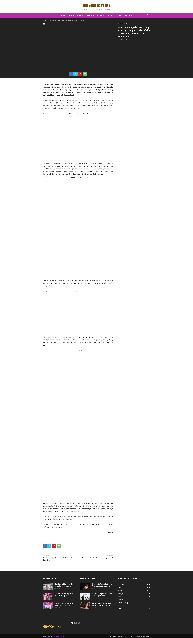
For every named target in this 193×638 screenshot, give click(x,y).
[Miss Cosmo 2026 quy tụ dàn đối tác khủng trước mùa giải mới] (48, 586)
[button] (147, 16)
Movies (99, 15)
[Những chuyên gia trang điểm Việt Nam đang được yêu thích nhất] (85, 605)
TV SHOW (89, 15)
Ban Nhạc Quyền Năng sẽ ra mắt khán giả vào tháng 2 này (58, 559)
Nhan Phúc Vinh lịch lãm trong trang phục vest (97, 558)
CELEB (70, 15)
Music (49, 20)
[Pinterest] (80, 74)
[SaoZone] (96, 6)
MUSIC (79, 15)
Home (63, 15)
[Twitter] (75, 74)
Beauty (109, 15)
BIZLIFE (127, 15)
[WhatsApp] (85, 74)
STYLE (119, 15)
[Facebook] (71, 74)
